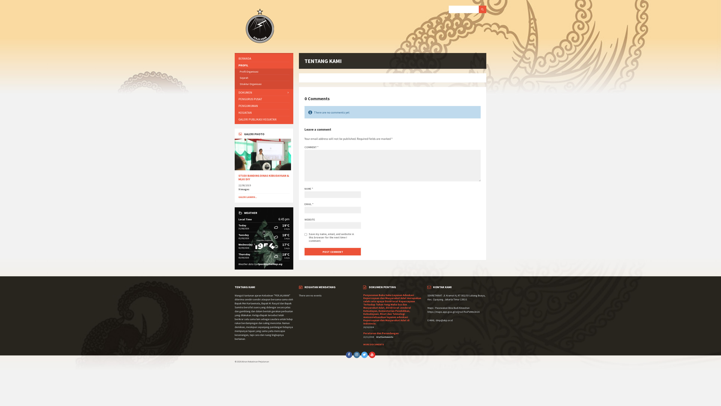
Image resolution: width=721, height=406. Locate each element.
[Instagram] (357, 355)
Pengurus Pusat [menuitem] (250, 99)
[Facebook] (349, 355)
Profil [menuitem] (243, 65)
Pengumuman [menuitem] (248, 106)
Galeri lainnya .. (247, 197)
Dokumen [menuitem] (245, 92)
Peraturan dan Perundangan (381, 333)
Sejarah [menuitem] (244, 78)
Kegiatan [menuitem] (245, 112)
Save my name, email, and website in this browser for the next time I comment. (331, 237)
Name (309, 188)
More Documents (373, 344)
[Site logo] (260, 46)
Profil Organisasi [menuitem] (249, 71)
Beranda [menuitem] (244, 58)
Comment (311, 147)
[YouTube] (372, 355)
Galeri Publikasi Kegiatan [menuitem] (257, 119)
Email (309, 204)
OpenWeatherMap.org (269, 264)
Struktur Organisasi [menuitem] (251, 84)
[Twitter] (364, 355)
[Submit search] (482, 9)
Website (310, 219)
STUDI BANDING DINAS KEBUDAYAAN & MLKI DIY (263, 177)
